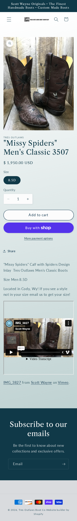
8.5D (12, 180)
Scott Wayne (41, 382)
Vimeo (63, 382)
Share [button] (12, 251)
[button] (9, 19)
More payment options (38, 238)
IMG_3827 (12, 382)
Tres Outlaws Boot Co (32, 509)
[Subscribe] (64, 464)
